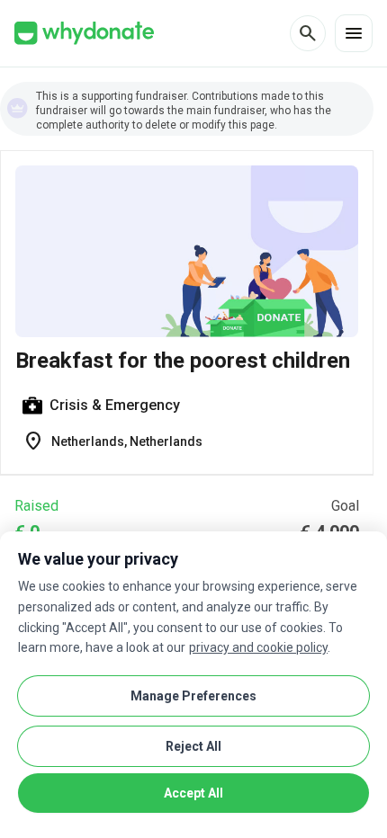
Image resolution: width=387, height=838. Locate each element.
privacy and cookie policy (258, 647)
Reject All (193, 746)
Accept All (193, 793)
